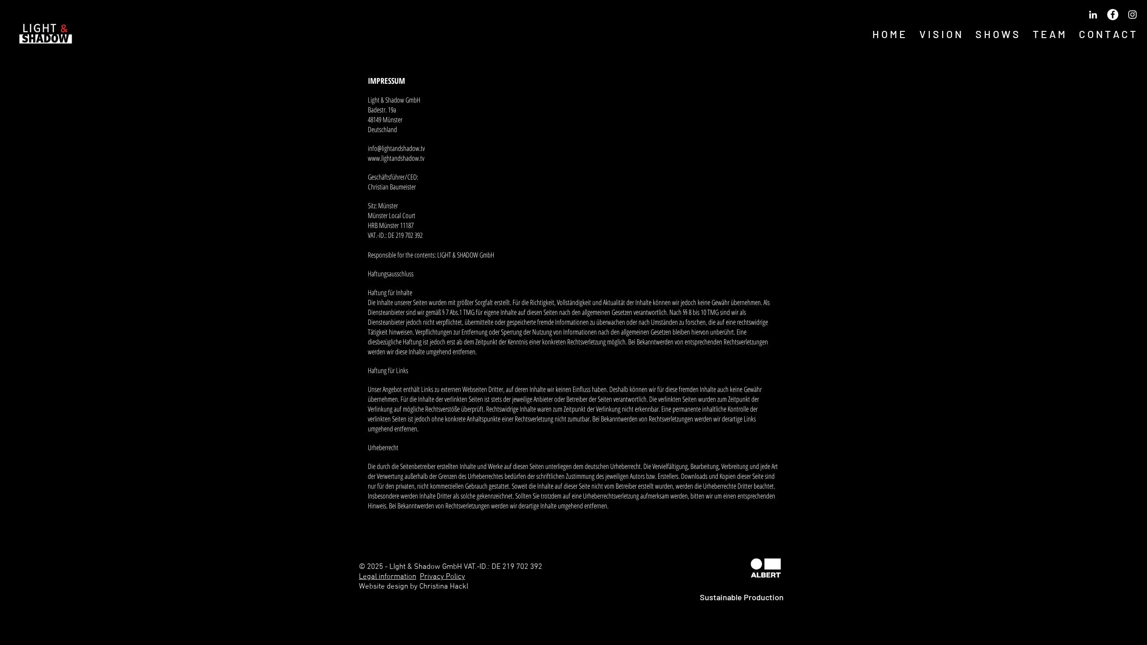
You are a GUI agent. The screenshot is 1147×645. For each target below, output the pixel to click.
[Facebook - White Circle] (1112, 14)
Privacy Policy (442, 576)
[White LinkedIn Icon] (1093, 14)
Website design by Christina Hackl (413, 586)
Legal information (387, 576)
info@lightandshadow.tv (396, 148)
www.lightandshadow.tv (396, 158)
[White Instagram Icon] (1132, 14)
